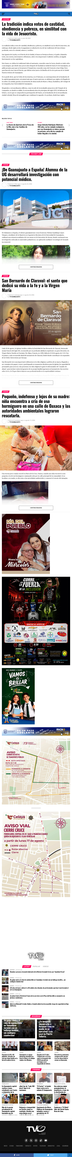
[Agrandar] (47, 516)
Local (58, 1146)
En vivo (35, 1146)
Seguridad (65, 1146)
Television (43, 1146)
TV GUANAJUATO (14, 40)
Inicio (5, 1146)
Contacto (28, 1146)
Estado (11, 1146)
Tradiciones (19, 1146)
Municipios (51, 1146)
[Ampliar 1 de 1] (68, 579)
